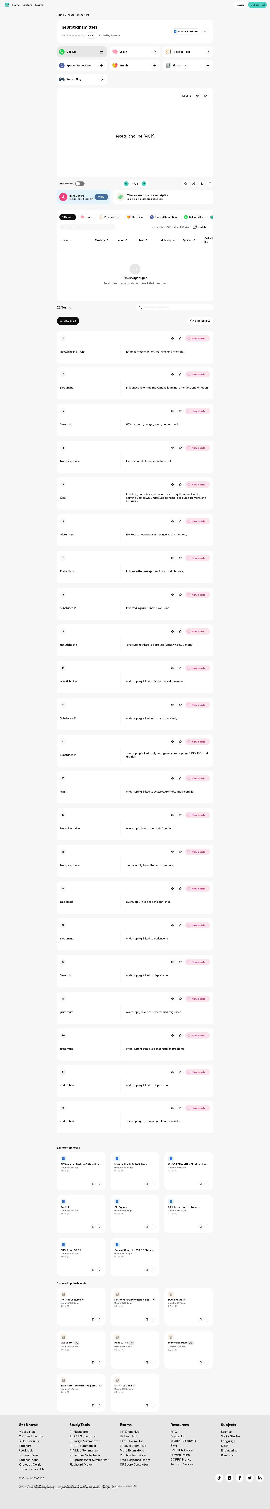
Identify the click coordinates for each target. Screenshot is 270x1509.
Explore (27, 4)
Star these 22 (202, 320)
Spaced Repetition (166, 217)
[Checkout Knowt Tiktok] (219, 1478)
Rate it (91, 35)
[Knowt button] (205, 31)
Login (240, 4)
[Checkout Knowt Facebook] (239, 1478)
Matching (137, 217)
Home (16, 4)
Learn (88, 217)
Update (202, 227)
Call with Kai (196, 217)
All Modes (67, 217)
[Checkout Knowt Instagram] (229, 1478)
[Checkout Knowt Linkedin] (260, 1478)
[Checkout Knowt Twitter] (250, 1478)
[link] (81, 1171)
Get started (257, 4)
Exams (39, 4)
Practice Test (112, 217)
